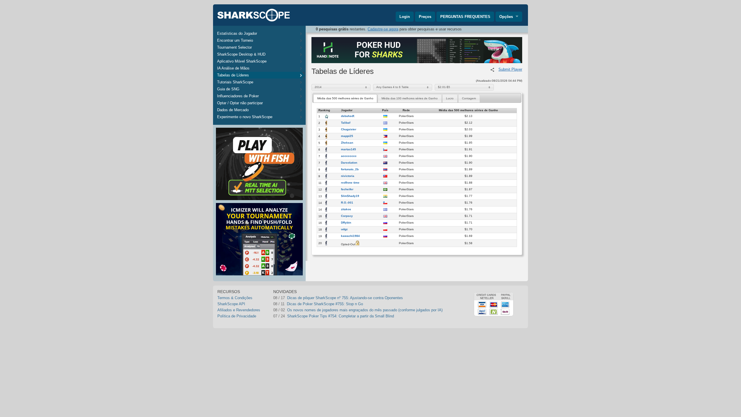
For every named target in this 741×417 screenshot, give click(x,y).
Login (404, 16)
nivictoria (347, 176)
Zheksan (347, 142)
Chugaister (348, 129)
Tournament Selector (234, 47)
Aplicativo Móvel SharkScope (242, 61)
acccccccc (349, 156)
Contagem (469, 98)
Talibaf (345, 122)
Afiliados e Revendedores (238, 310)
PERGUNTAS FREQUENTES (465, 16)
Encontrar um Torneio (235, 40)
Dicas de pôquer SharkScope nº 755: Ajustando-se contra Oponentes (345, 298)
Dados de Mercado (233, 110)
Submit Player (510, 69)
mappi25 (347, 136)
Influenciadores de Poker (238, 96)
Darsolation (349, 162)
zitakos (346, 209)
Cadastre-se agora (383, 29)
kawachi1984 (350, 236)
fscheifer (347, 189)
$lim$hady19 (350, 196)
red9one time (350, 182)
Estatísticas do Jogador (237, 33)
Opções (506, 16)
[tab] (345, 98)
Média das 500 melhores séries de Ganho (345, 98)
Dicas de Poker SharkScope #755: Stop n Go (325, 304)
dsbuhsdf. (348, 116)
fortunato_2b (350, 169)
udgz (344, 229)
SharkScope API (231, 304)
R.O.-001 (347, 202)
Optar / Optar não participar (240, 103)
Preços (425, 16)
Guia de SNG (228, 89)
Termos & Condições (234, 298)
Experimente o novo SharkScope (244, 117)
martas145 (348, 149)
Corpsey (347, 216)
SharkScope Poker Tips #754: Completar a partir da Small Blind (340, 316)
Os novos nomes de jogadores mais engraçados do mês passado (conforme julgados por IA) (365, 310)
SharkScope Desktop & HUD (241, 54)
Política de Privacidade (236, 316)
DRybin (346, 222)
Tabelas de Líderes (233, 75)
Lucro (450, 98)
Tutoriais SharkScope (235, 82)
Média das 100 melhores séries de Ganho (409, 98)
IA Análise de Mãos (233, 68)
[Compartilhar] (492, 70)
